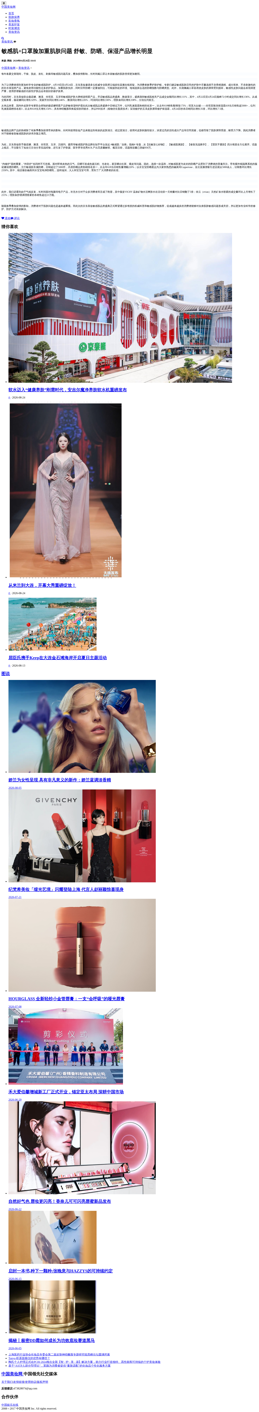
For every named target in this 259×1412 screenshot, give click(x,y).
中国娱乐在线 (9, 1404)
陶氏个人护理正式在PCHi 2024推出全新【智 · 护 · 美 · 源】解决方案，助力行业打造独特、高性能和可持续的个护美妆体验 (84, 1361)
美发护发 (14, 24)
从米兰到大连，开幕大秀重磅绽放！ (42, 585)
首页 (11, 13)
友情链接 (18, 1381)
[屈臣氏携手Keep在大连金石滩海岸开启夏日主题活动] (133, 624)
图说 (5, 673)
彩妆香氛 (14, 20)
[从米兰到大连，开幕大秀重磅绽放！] (133, 490)
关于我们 (7, 1381)
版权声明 (42, 1381)
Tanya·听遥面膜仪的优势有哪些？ (29, 1358)
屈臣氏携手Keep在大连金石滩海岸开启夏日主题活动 (57, 657)
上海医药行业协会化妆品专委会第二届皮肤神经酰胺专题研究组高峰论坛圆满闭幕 (59, 1354)
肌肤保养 (14, 17)
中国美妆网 (8, 6)
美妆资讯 (14, 31)
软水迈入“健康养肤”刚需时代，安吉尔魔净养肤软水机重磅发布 (67, 389)
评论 (16, 218)
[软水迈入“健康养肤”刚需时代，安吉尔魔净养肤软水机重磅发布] (133, 308)
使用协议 (30, 1381)
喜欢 (7, 218)
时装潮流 (14, 28)
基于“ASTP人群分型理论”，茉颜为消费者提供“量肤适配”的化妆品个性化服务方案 (59, 1365)
